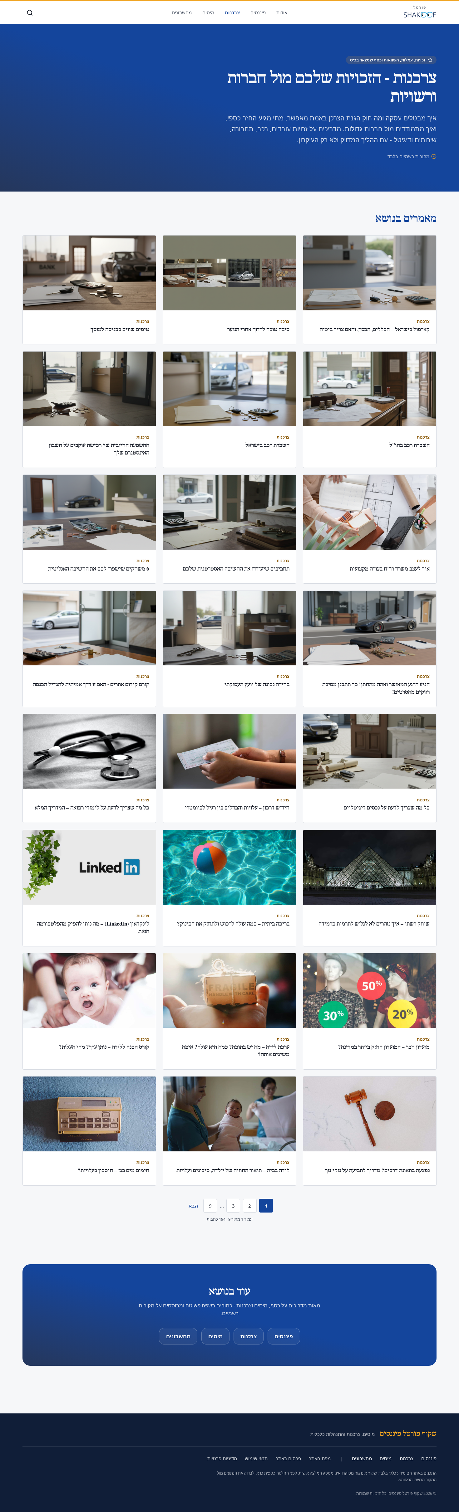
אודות (281, 12)
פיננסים (258, 12)
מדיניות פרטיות (222, 1458)
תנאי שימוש (256, 1458)
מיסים (208, 12)
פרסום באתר (288, 1458)
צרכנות (232, 12)
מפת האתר (320, 1458)
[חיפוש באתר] (29, 12)
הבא (193, 1206)
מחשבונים (182, 12)
